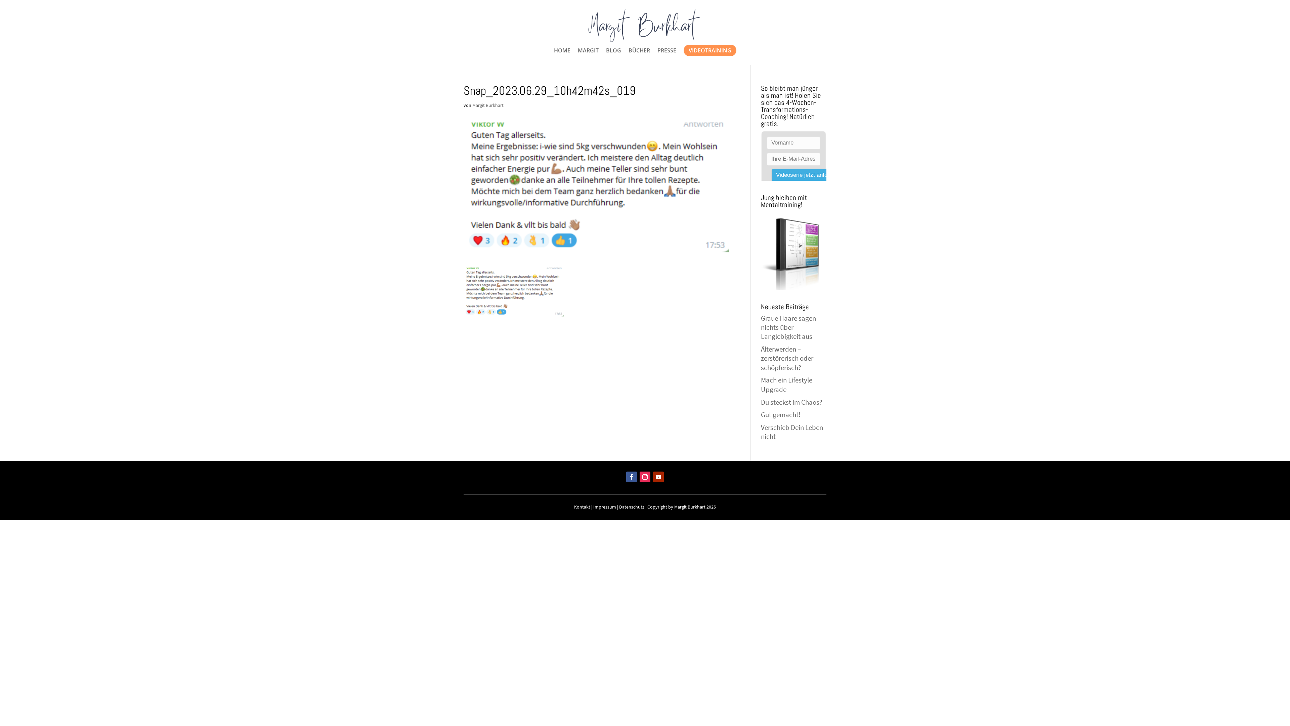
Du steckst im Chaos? (791, 402)
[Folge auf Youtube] (658, 477)
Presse (666, 51)
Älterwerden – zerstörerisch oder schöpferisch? (787, 358)
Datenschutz (631, 507)
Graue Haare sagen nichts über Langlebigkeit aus (788, 327)
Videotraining (710, 50)
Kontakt (582, 507)
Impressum (604, 507)
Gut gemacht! (781, 414)
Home (562, 51)
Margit (588, 51)
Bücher (639, 51)
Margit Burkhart (488, 105)
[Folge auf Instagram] (645, 477)
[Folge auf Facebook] (631, 477)
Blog (613, 51)
